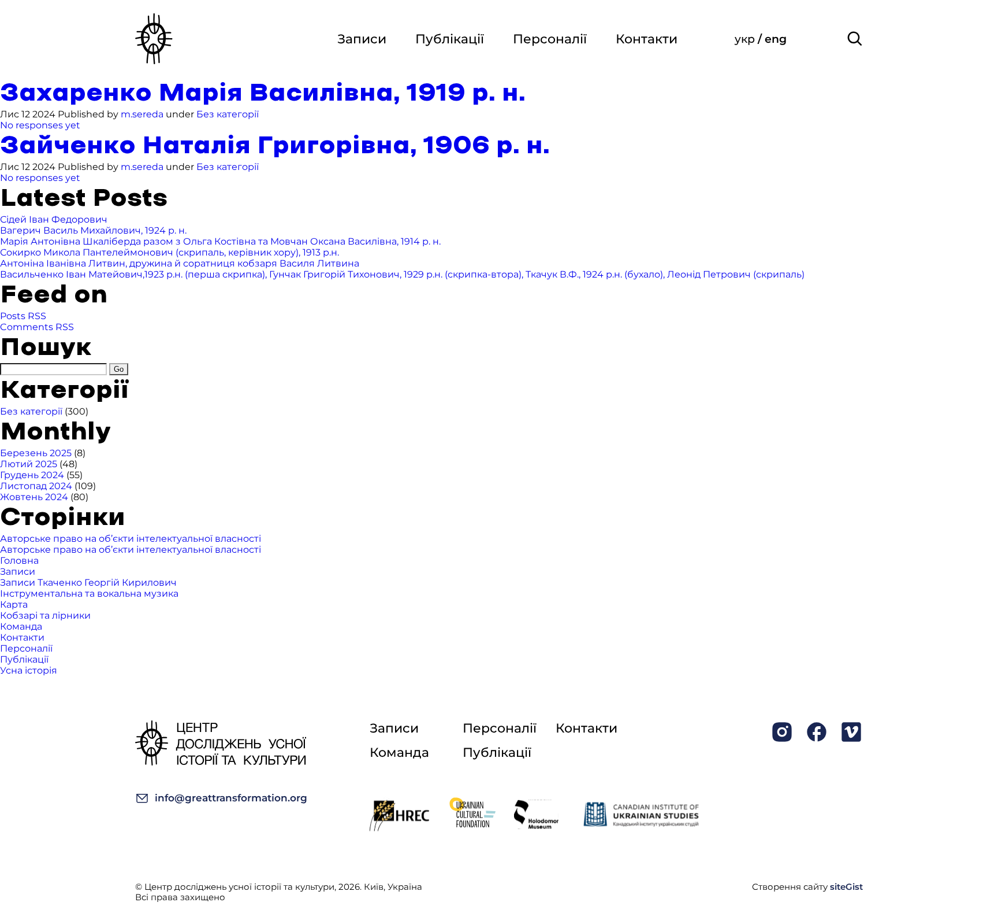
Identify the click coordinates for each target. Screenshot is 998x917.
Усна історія (28, 670)
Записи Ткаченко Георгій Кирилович (88, 582)
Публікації (449, 39)
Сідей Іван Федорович (53, 219)
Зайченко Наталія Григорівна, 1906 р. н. (275, 146)
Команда (21, 626)
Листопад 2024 (36, 485)
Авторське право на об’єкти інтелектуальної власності (130, 538)
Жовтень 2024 (34, 496)
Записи (361, 39)
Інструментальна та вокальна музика (89, 593)
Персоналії (550, 39)
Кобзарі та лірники (45, 615)
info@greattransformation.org (231, 798)
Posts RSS (23, 315)
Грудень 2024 (32, 474)
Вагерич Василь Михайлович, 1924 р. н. (93, 230)
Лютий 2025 (28, 463)
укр (746, 39)
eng (776, 39)
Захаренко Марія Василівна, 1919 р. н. (263, 93)
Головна (19, 560)
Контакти (646, 39)
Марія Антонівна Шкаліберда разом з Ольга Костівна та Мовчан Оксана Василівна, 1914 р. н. (220, 241)
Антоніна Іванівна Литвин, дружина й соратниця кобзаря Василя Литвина (179, 263)
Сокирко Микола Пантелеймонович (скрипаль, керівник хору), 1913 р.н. (169, 252)
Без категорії (227, 114)
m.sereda (142, 114)
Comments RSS (37, 326)
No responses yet (40, 125)
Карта (14, 604)
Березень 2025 (36, 453)
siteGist (846, 886)
